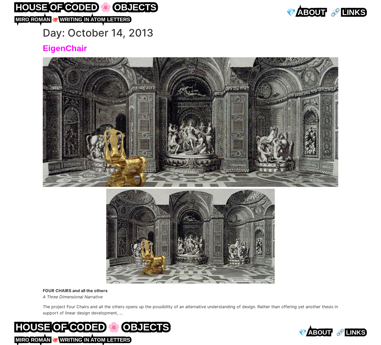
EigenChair (65, 48)
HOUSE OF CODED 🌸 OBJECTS (86, 7)
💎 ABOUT (305, 12)
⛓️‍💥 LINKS (347, 12)
